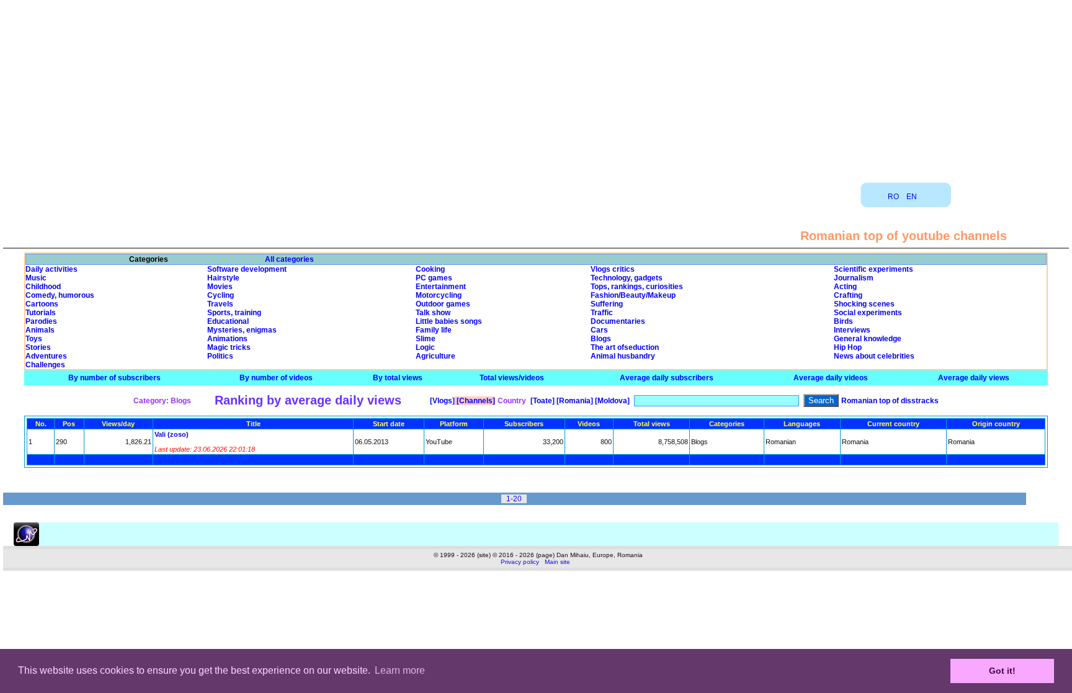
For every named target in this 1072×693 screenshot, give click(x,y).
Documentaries (618, 321)
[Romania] (574, 400)
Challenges (45, 364)
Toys (33, 338)
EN (911, 196)
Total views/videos (512, 377)
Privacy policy (520, 561)
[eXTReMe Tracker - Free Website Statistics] (26, 543)
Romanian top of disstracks (890, 400)
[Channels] (475, 400)
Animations (227, 338)
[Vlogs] (441, 400)
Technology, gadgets (627, 278)
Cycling (220, 295)
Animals (40, 330)
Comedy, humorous (59, 295)
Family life (434, 330)
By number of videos (276, 377)
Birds (843, 321)
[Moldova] (611, 400)
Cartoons (41, 304)
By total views (397, 377)
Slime (426, 338)
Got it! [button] (1002, 671)
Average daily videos (830, 377)
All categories (289, 259)
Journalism (853, 278)
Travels (220, 304)
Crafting (848, 295)
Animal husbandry (623, 356)
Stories (38, 347)
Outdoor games (443, 304)
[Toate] (542, 400)
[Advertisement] (536, 87)
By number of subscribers (114, 377)
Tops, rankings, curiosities (637, 286)
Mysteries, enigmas (242, 330)
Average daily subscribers (666, 377)
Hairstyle (223, 278)
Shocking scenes (864, 304)
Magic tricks (229, 347)
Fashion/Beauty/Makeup (633, 295)
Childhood (43, 286)
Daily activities (51, 269)
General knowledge (867, 338)
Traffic (602, 312)
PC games (434, 278)
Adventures (46, 356)
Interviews (852, 330)
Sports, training (234, 312)
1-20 (514, 498)
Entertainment (441, 286)
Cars (599, 330)
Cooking (430, 269)
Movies (220, 286)
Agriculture (435, 356)
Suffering (607, 304)
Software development (247, 269)
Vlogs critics (613, 269)
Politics (220, 356)
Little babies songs (449, 321)
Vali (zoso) (171, 434)
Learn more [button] (400, 670)
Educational (228, 321)
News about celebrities (874, 356)
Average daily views (973, 377)
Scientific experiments (873, 269)
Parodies (41, 321)
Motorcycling (439, 295)
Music (36, 278)
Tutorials (40, 312)
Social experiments (868, 312)
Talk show (433, 312)
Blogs (601, 338)
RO (893, 196)
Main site (557, 561)
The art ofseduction (625, 347)
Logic (425, 347)
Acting (845, 286)
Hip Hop (848, 347)
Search (821, 400)
